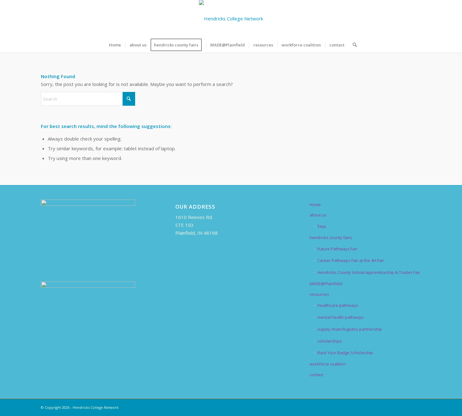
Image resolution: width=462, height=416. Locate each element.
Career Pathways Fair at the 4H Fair (350, 260)
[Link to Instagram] (407, 18)
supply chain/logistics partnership (349, 329)
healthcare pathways (337, 305)
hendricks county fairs (331, 237)
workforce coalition (328, 364)
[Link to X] (388, 18)
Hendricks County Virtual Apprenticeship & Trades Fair (368, 272)
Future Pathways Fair (337, 249)
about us (318, 215)
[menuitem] (115, 45)
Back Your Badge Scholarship (345, 352)
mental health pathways (340, 317)
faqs (321, 226)
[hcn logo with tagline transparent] (231, 18)
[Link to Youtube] (416, 18)
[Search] (353, 45)
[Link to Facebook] (378, 18)
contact (316, 374)
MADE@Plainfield (326, 283)
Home (315, 204)
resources (319, 294)
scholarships (329, 341)
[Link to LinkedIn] (397, 18)
